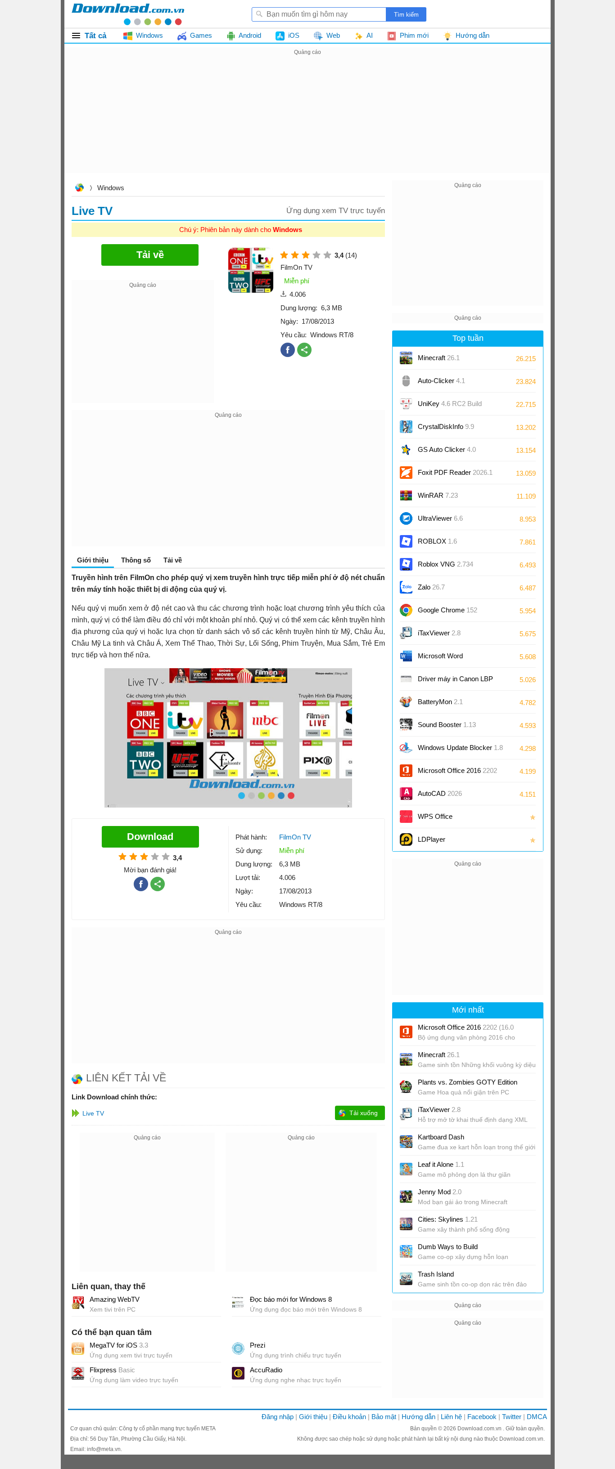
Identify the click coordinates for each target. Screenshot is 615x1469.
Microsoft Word (449, 659)
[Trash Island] (406, 1279)
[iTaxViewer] (406, 633)
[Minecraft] (406, 358)
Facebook (482, 1416)
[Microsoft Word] (406, 656)
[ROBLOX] (406, 541)
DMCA (537, 1416)
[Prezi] (238, 1348)
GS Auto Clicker (447, 449)
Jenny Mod (439, 1192)
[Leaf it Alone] (406, 1169)
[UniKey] (406, 403)
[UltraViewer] (406, 518)
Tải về (172, 560)
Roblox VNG (445, 564)
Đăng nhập (278, 1416)
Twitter (511, 1416)
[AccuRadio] (238, 1373)
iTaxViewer (439, 633)
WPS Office (435, 816)
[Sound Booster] (406, 725)
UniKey (450, 407)
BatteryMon (440, 701)
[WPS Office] (406, 816)
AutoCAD (440, 793)
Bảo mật (383, 1416)
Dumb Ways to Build (448, 1246)
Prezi (257, 1345)
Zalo (431, 587)
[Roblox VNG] (406, 564)
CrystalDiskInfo (446, 426)
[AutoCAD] (406, 793)
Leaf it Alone (441, 1164)
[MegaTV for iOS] (78, 1348)
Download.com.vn (79, 188)
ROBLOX (437, 541)
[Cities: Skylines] (406, 1224)
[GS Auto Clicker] (406, 449)
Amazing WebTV (115, 1299)
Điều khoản (349, 1416)
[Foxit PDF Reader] (406, 472)
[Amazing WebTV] (78, 1302)
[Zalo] (406, 587)
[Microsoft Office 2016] (406, 770)
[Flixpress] (78, 1373)
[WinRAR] (406, 495)
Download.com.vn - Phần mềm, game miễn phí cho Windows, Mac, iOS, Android (128, 14)
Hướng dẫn (418, 1416)
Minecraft (439, 358)
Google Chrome (447, 610)
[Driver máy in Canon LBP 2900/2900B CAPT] (406, 679)
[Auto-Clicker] (406, 381)
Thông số (136, 560)
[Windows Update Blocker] (406, 747)
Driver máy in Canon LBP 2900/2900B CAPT (455, 682)
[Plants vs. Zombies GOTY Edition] (406, 1087)
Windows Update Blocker (460, 747)
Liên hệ (451, 1416)
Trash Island (436, 1274)
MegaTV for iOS (119, 1345)
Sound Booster (447, 724)
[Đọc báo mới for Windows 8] (238, 1302)
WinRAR (438, 495)
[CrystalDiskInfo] (406, 426)
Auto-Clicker (441, 380)
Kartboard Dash (441, 1137)
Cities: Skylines (448, 1219)
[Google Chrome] (406, 610)
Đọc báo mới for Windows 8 (291, 1299)
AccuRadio (266, 1370)
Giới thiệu (313, 1416)
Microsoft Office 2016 (457, 774)
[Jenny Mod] (406, 1196)
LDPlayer (431, 839)
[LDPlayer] (406, 839)
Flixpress (112, 1370)
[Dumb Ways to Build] (406, 1251)
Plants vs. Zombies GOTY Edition (467, 1082)
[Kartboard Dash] (406, 1141)
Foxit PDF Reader (455, 472)
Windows (110, 188)
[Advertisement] (307, 120)
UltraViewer (440, 518)
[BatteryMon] (406, 702)
